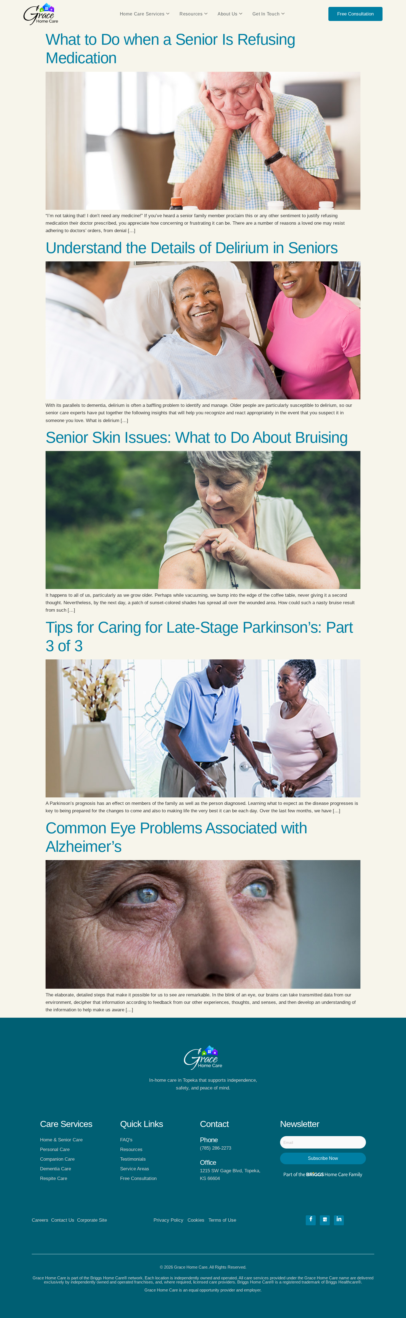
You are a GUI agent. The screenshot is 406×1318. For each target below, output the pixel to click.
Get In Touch (266, 14)
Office (208, 1162)
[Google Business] (325, 1220)
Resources (191, 14)
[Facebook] (311, 1220)
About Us (228, 14)
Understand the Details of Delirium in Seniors (192, 247)
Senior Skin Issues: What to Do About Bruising (197, 437)
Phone (209, 1140)
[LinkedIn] (339, 1220)
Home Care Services (142, 14)
